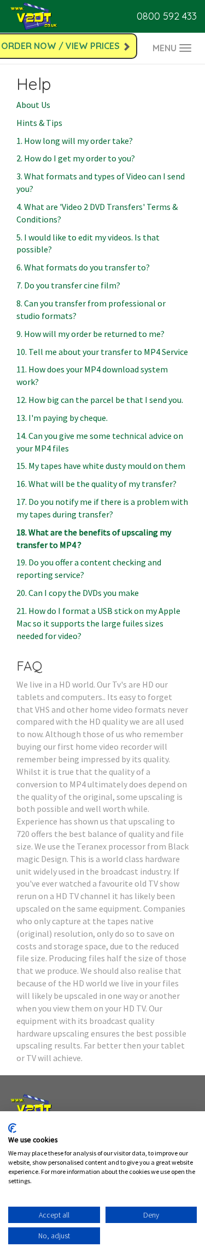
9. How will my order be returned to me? (90, 333)
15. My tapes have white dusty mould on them (100, 465)
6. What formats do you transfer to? (83, 267)
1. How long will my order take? (74, 140)
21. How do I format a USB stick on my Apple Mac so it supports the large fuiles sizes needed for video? (98, 623)
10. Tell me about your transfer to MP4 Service (102, 351)
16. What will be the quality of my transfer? (96, 483)
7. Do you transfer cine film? (68, 285)
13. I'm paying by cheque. (62, 417)
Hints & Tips (39, 122)
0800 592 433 (167, 16)
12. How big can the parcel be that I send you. (99, 399)
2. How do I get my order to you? (75, 158)
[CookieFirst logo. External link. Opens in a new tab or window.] (12, 1128)
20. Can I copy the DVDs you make (77, 592)
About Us (33, 104)
